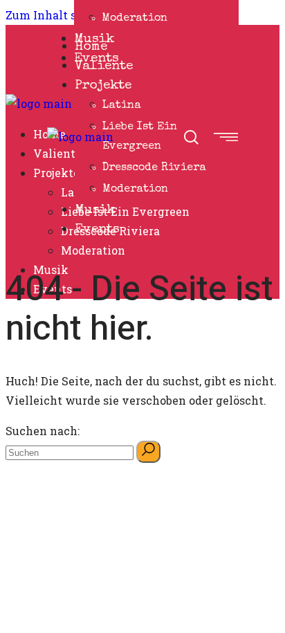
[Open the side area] (226, 137)
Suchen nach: (43, 430)
